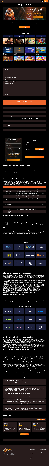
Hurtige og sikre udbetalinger (9, 83)
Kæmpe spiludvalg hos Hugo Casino (10, 77)
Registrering (6, 75)
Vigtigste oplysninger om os (9, 73)
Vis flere (24, 434)
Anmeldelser (6, 94)
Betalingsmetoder (7, 85)
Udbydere (6, 79)
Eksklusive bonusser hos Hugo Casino (10, 81)
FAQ (5, 92)
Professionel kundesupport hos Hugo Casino (11, 90)
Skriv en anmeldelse (41, 419)
